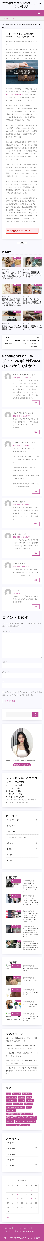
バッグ (6, 27)
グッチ (29, 1107)
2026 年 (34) (10, 1143)
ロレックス (16, 1094)
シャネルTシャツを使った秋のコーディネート (22, 1053)
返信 (35, 402)
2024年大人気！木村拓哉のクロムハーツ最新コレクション (30, 1018)
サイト (4, 682)
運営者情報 (8, 1228)
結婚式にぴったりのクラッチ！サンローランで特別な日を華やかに (11, 327)
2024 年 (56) (10, 1154)
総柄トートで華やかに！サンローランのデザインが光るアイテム (32, 327)
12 (17, 1199)
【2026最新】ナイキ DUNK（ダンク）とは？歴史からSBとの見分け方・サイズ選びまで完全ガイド (30, 887)
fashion (8, 1104)
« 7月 (7, 1217)
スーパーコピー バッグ (14, 788)
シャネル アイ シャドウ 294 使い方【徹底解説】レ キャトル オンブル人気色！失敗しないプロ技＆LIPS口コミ (30, 902)
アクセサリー (13, 820)
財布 (9, 855)
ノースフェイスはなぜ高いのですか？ (17, 1125)
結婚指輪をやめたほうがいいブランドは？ (19, 1114)
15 (31, 1199)
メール (5, 672)
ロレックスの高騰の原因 (14, 1038)
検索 (35, 714)
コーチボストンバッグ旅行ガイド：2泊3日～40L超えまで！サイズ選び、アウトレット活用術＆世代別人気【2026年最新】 (11, 275)
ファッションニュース (16, 837)
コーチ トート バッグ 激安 (15, 797)
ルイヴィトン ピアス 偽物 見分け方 (30, 993)
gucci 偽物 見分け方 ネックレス (30, 969)
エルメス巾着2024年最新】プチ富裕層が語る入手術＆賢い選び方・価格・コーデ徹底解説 (32, 274)
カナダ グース (10, 1110)
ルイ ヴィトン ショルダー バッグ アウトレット (30, 1005)
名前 (4, 662)
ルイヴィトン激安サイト (14, 94)
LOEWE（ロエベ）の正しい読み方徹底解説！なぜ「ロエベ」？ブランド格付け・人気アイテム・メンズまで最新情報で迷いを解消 (11, 302)
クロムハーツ (28, 1104)
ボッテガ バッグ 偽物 (13, 791)
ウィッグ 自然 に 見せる (30, 980)
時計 (9, 843)
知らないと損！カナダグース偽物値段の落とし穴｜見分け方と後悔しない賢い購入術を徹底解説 (30, 946)
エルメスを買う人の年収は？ (15, 1107)
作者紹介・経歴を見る (22, 765)
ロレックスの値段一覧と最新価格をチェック (21, 1045)
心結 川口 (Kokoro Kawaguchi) (24, 24)
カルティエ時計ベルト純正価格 (25, 1121)
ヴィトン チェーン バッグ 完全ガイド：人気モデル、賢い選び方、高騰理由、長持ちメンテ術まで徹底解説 (32, 301)
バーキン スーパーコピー (14, 794)
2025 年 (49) (10, 1148)
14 (27, 1199)
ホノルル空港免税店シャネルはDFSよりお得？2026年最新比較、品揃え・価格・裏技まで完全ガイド (30, 932)
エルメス (21, 1100)
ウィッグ (10, 826)
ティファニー (27, 1094)
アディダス (9, 1121)
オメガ (29, 1097)
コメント (6, 631)
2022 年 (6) (10, 1165)
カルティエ (30, 1100)
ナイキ (8, 1094)
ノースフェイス (11, 1097)
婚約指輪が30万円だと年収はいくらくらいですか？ (20, 1117)
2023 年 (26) (10, 1160)
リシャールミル (11, 1100)
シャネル (21, 1097)
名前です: (9, 760)
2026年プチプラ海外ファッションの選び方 (22, 5)
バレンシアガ (18, 1104)
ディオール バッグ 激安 (14, 785)
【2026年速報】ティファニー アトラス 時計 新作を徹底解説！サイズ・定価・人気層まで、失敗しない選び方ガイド (30, 917)
